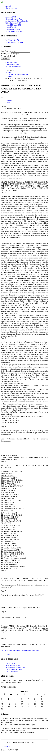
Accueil (8, 6)
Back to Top (5, 746)
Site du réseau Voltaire (13, 669)
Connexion (5, 58)
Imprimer (8, 100)
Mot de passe (6, 54)
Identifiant (4, 51)
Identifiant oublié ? (12, 64)
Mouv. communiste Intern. (14, 31)
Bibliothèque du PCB (13, 23)
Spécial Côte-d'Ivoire (13, 29)
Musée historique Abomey (14, 42)
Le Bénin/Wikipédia (12, 40)
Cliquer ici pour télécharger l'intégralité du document (20, 650)
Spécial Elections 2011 (13, 25)
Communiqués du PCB (13, 19)
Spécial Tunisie (10, 27)
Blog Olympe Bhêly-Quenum (16, 667)
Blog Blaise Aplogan (13, 665)
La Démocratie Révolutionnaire (16, 21)
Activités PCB (10, 17)
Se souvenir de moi (8, 56)
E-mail (7, 102)
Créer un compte (11, 62)
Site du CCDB (10, 663)
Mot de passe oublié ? (13, 66)
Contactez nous (11, 8)
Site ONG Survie (11, 671)
